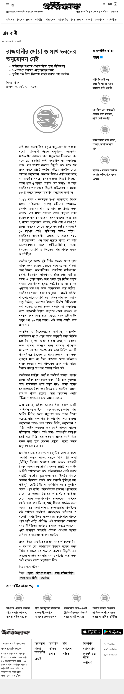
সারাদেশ (50, 20)
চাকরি (38, 659)
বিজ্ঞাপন (88, 643)
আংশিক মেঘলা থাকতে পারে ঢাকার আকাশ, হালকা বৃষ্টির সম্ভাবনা (18, 612)
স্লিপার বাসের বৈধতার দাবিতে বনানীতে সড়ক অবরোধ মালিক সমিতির (105, 612)
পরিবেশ (67, 649)
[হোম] (3, 41)
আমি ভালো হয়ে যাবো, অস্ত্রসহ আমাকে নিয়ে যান (104, 144)
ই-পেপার (94, 11)
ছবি (65, 643)
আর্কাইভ (104, 11)
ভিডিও (52, 649)
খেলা (89, 20)
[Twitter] (104, 4)
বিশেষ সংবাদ (24, 20)
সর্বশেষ (10, 20)
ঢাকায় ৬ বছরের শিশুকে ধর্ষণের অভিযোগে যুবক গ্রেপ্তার (105, 174)
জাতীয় (38, 20)
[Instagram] (115, 4)
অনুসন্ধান (40, 643)
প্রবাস (52, 654)
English (114, 11)
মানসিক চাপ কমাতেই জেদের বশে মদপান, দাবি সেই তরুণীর (104, 114)
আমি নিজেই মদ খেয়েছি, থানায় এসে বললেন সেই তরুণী (103, 84)
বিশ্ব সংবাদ (77, 20)
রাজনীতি (63, 20)
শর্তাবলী (87, 663)
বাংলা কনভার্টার (82, 11)
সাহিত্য (66, 654)
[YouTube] (109, 4)
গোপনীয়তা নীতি (89, 655)
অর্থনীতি (112, 20)
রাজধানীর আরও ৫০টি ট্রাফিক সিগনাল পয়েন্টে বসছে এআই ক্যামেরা (75, 612)
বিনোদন (99, 20)
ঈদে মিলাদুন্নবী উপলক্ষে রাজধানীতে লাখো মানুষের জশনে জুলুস (47, 612)
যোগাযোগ (89, 649)
